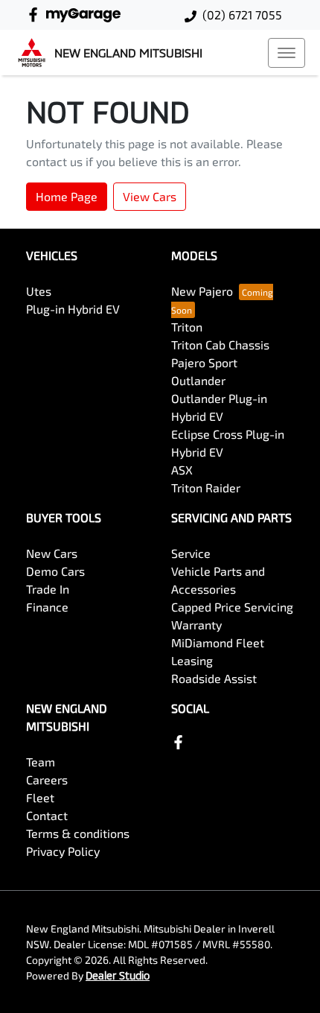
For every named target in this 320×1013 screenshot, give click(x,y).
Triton (186, 327)
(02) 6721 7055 (242, 14)
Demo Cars (55, 571)
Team (40, 762)
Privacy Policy (63, 851)
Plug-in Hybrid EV (73, 309)
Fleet (40, 797)
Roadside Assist (214, 678)
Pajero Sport (204, 362)
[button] (286, 53)
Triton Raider (205, 487)
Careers (47, 779)
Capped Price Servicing (232, 607)
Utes (38, 291)
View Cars (149, 196)
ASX (182, 470)
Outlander (198, 380)
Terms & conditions (77, 833)
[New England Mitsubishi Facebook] (36, 14)
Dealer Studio (118, 975)
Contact (47, 815)
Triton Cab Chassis (220, 344)
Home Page (66, 196)
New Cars (51, 553)
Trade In (47, 589)
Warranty (196, 624)
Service (191, 553)
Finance (47, 607)
